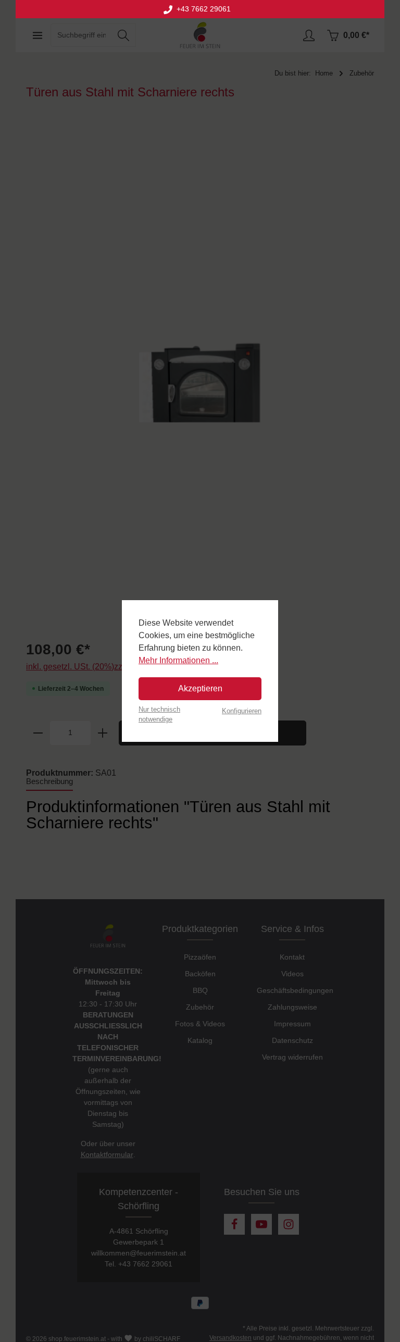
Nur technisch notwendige (159, 714)
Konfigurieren (241, 711)
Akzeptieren (200, 688)
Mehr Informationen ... (178, 660)
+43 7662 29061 (201, 9)
